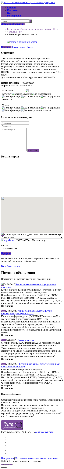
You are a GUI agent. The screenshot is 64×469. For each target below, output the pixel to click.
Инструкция (7, 458)
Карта (30, 47)
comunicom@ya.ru (44, 432)
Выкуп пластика (26, 340)
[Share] (5, 464)
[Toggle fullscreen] (8, 464)
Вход (3, 266)
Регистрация (13, 266)
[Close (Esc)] (2, 464)
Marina (11, 240)
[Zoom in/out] (11, 464)
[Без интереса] (15, 90)
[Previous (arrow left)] (2, 467)
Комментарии (19, 47)
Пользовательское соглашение (30, 458)
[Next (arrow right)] (5, 467)
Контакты (53, 458)
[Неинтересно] (16, 90)
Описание (6, 47)
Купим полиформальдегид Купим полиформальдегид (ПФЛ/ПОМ (26, 312)
